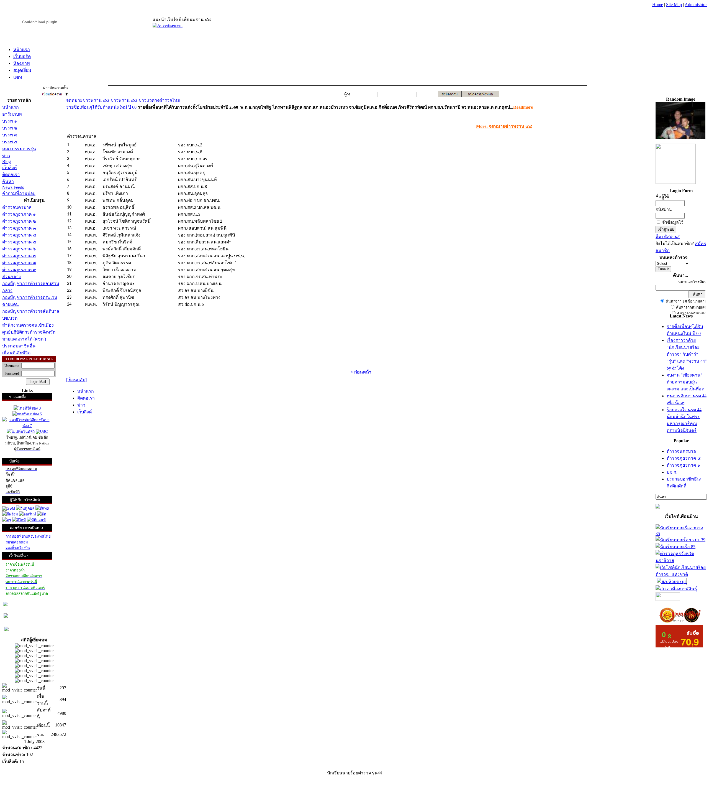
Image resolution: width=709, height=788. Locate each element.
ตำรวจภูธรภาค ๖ (19, 248)
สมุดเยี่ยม (22, 70)
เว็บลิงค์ (9, 167)
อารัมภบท (12, 114)
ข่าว (6, 155)
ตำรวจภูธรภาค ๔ (19, 235)
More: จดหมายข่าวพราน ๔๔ (504, 126)
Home (657, 4)
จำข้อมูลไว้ (673, 222)
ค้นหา (8, 181)
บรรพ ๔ (9, 141)
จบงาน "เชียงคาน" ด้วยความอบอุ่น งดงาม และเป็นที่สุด (685, 382)
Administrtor (696, 4)
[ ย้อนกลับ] (76, 379)
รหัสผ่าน (664, 209)
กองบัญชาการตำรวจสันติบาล (30, 311)
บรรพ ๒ (9, 128)
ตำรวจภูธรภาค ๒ (19, 221)
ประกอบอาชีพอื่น (18, 346)
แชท (17, 77)
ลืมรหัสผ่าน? (668, 236)
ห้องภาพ (21, 63)
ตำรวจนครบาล (17, 207)
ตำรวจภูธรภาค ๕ (19, 242)
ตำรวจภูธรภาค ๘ (19, 262)
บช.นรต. (10, 318)
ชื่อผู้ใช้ (662, 196)
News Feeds (13, 187)
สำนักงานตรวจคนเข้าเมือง (28, 325)
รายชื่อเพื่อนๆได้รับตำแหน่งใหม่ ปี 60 (101, 107)
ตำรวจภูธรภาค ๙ (19, 269)
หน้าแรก (21, 49)
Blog (6, 161)
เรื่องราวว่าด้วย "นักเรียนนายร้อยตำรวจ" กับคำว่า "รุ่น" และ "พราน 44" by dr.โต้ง (687, 354)
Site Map (674, 4)
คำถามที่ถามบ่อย (18, 193)
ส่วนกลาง (11, 276)
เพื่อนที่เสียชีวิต (16, 352)
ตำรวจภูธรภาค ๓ (19, 228)
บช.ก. (672, 472)
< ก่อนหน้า (361, 372)
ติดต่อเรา (11, 174)
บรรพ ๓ (9, 135)
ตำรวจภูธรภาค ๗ (19, 255)
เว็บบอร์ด (22, 56)
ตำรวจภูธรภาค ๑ (19, 214)
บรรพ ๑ (9, 121)
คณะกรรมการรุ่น (19, 148)
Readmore (523, 107)
